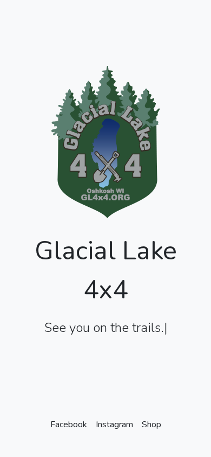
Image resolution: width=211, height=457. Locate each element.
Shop (151, 424)
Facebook (68, 424)
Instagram (114, 424)
